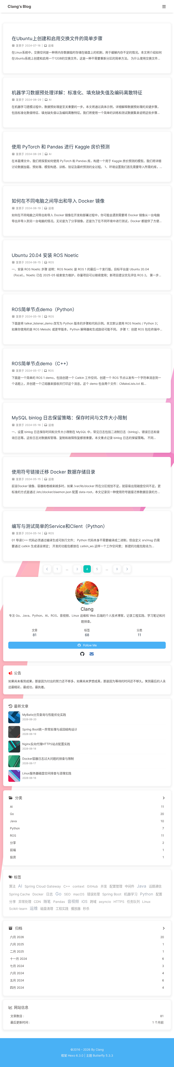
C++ (66, 886)
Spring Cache (19, 894)
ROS (51, 262)
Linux (146, 902)
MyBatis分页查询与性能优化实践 (44, 714)
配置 (159, 894)
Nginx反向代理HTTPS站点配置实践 (46, 744)
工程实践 (62, 909)
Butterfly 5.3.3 (103, 1055)
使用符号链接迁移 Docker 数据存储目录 (53, 472)
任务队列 (133, 902)
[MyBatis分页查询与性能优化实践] (14, 717)
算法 (12, 886)
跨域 (93, 902)
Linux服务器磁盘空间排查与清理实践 (46, 773)
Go (58, 893)
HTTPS (119, 902)
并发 (104, 886)
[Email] (91, 654)
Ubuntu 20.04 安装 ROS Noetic (45, 255)
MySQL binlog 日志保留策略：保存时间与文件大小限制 (69, 417)
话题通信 (155, 886)
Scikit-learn (18, 909)
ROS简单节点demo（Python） (44, 309)
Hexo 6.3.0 (75, 1055)
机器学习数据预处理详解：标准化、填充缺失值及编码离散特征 (77, 92)
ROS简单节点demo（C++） (41, 363)
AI (50, 99)
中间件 (129, 886)
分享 (12, 901)
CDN (37, 902)
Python (146, 894)
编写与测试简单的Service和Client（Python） (60, 526)
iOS (84, 901)
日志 (49, 894)
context (78, 886)
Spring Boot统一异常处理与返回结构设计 (49, 729)
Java (141, 886)
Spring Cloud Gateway (43, 886)
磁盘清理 (46, 909)
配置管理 (115, 886)
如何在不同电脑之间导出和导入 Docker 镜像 (58, 201)
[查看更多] (163, 798)
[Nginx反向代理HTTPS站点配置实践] (14, 747)
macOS (78, 894)
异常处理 (24, 902)
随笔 (47, 901)
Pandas (59, 902)
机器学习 (131, 894)
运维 (51, 45)
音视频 (73, 901)
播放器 (75, 909)
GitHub (92, 886)
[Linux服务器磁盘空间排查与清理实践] (14, 776)
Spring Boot (111, 894)
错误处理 (93, 894)
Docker (38, 894)
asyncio (105, 902)
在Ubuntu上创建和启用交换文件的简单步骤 (57, 38)
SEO (67, 894)
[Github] (82, 654)
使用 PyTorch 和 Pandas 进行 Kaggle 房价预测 (61, 146)
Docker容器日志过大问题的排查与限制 (48, 758)
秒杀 (86, 909)
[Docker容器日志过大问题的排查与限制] (14, 761)
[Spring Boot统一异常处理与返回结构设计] (14, 732)
